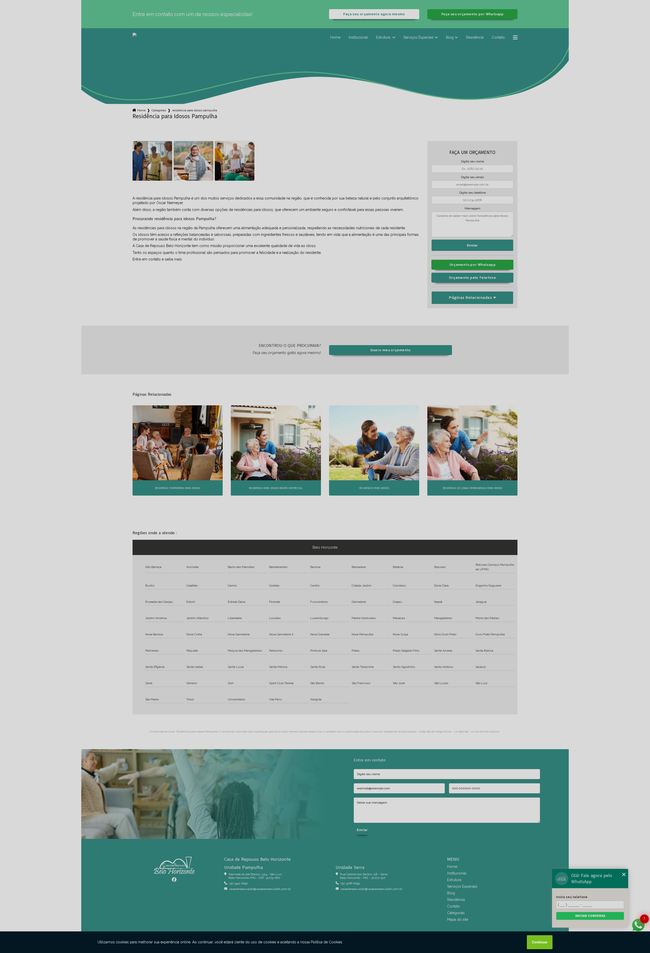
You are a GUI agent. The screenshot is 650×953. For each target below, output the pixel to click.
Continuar (539, 942)
